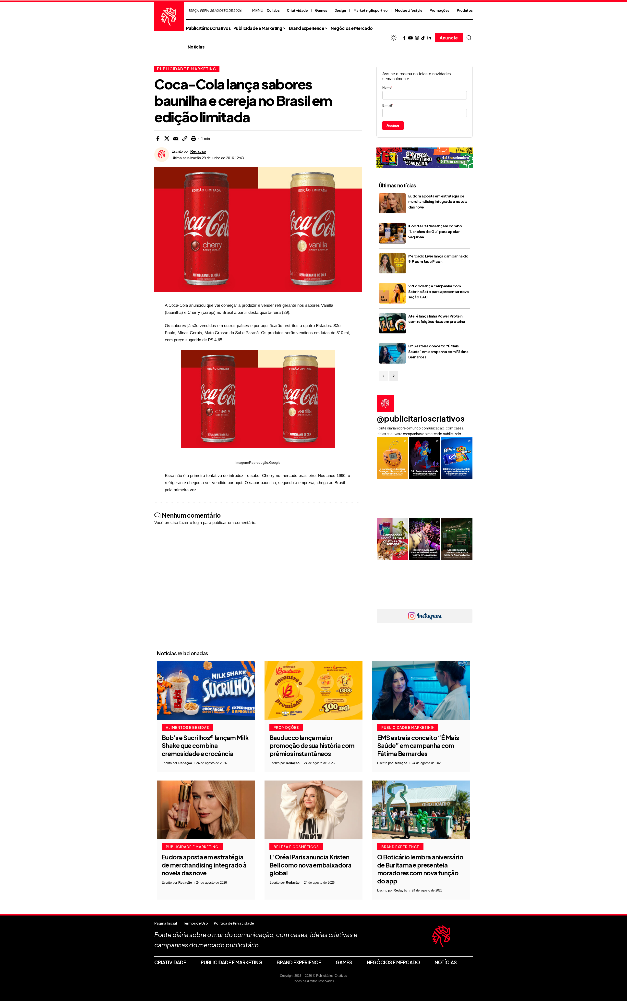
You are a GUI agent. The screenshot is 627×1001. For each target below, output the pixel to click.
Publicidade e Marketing (187, 68)
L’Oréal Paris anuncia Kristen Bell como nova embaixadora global (310, 865)
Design (340, 10)
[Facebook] (404, 38)
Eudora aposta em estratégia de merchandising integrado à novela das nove (437, 201)
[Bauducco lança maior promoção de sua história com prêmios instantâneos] (313, 690)
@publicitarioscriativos (421, 418)
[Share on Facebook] (157, 138)
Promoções (439, 10)
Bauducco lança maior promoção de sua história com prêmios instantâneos (311, 745)
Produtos (465, 10)
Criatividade (297, 10)
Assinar (392, 125)
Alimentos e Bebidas (187, 727)
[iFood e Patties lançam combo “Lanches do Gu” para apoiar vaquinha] (392, 233)
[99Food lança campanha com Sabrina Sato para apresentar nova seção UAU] (392, 293)
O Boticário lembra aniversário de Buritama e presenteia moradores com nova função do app (420, 869)
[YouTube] (410, 38)
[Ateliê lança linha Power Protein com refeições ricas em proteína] (392, 323)
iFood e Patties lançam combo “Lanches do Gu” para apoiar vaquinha (435, 231)
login (197, 522)
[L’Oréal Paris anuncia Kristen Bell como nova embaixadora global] (313, 810)
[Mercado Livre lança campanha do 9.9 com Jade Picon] (392, 263)
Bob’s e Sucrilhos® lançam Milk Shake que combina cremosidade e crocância (205, 745)
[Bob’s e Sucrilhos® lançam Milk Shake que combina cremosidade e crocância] (206, 690)
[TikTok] (423, 38)
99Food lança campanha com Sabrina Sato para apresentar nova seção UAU (438, 291)
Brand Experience (400, 846)
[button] (469, 38)
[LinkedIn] (429, 38)
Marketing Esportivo (370, 10)
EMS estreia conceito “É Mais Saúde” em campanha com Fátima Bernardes (438, 351)
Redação (198, 151)
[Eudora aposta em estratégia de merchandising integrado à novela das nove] (392, 203)
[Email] (175, 138)
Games (321, 10)
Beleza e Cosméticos (296, 846)
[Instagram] (417, 38)
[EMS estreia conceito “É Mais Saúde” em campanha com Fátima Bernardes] (392, 353)
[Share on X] (166, 138)
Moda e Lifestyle (408, 10)
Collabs (273, 10)
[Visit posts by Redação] (161, 154)
